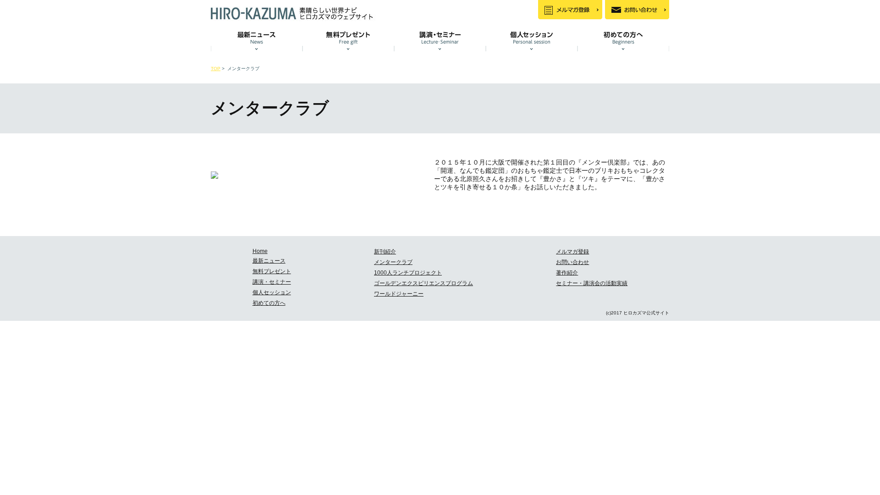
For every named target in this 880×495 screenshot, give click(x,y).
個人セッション (272, 292)
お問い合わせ (572, 262)
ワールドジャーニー (399, 294)
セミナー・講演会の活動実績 (591, 283)
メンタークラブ (393, 262)
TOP (215, 68)
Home (260, 251)
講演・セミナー (272, 282)
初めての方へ (269, 303)
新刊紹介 (385, 251)
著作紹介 (567, 273)
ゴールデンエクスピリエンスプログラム (423, 283)
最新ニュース (269, 261)
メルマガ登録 (572, 251)
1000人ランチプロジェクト (408, 273)
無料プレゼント (272, 271)
